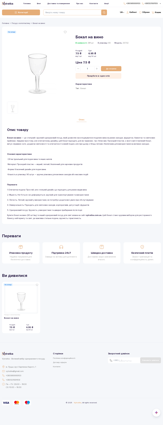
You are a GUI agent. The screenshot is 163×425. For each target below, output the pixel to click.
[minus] (78, 68)
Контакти (94, 3)
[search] (104, 12)
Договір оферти (60, 362)
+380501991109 (13, 380)
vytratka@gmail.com (15, 371)
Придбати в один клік (98, 76)
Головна (27, 3)
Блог (39, 3)
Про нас (79, 3)
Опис (81, 119)
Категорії (23, 12)
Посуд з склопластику (21, 23)
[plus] (96, 68)
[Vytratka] (7, 3)
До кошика (111, 69)
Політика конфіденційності (64, 358)
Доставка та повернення (58, 3)
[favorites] (65, 32)
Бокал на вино (11, 318)
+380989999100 (13, 375)
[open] (160, 3)
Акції (106, 3)
